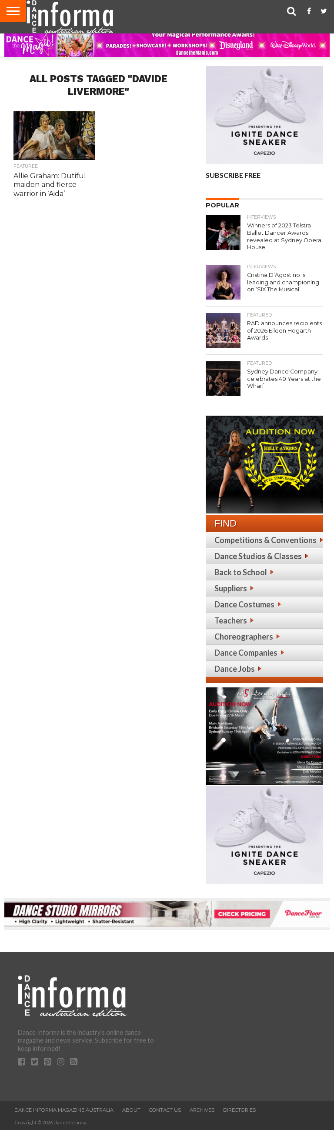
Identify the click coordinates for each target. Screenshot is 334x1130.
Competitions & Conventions (265, 540)
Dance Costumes (244, 604)
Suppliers (230, 588)
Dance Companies (245, 652)
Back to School (240, 572)
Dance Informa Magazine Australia (64, 1110)
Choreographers (243, 636)
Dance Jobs (234, 668)
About (131, 1110)
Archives (202, 1110)
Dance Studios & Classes (258, 556)
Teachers (230, 620)
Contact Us (165, 1110)
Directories (239, 1110)
